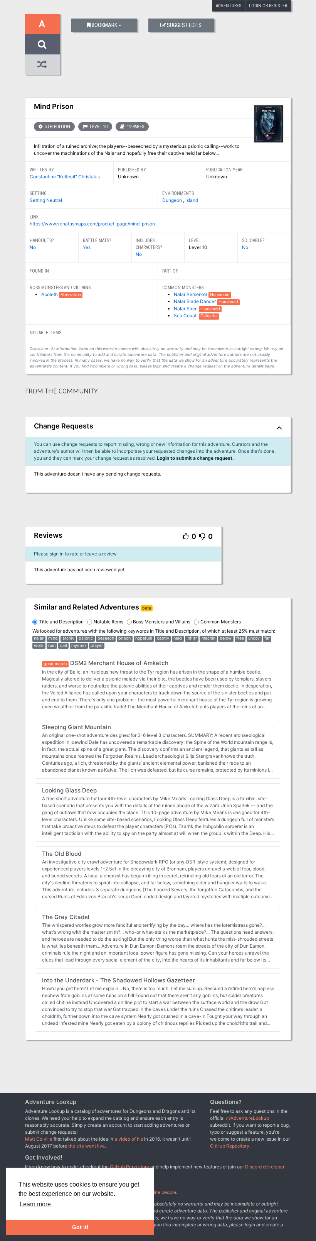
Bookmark (104, 25)
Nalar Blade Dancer (195, 301)
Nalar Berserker (191, 294)
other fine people (158, 1192)
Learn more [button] (35, 1204)
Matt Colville (38, 1139)
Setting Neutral (46, 200)
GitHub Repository (229, 1146)
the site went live (86, 1146)
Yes (87, 247)
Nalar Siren (186, 309)
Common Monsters (220, 622)
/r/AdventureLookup (247, 1118)
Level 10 (98, 126)
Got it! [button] (80, 1227)
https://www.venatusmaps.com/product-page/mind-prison (92, 224)
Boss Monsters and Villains (161, 622)
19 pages (135, 126)
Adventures (228, 5)
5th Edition (57, 126)
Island (191, 200)
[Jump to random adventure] (42, 64)
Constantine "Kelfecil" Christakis (65, 176)
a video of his (128, 1139)
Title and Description (61, 622)
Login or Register (268, 5)
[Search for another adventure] (42, 44)
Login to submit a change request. (195, 458)
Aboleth (50, 294)
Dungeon (172, 200)
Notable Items (108, 622)
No (33, 247)
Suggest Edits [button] (184, 25)
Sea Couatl (186, 315)
